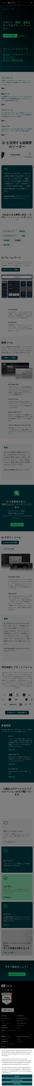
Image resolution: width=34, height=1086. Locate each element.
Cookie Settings (17, 1084)
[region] (17, 1067)
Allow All (17, 1076)
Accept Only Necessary (17, 1080)
